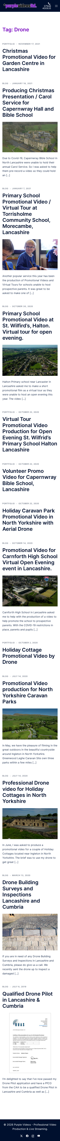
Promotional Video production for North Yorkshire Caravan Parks (27, 692)
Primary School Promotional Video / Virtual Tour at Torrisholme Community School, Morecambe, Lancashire (26, 213)
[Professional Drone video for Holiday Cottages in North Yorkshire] (30, 823)
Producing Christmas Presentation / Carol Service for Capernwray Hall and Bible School (28, 102)
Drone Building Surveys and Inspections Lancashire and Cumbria (21, 894)
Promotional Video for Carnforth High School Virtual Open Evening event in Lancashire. (29, 559)
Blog (5, 83)
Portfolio (8, 44)
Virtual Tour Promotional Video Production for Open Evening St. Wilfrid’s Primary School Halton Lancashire (29, 434)
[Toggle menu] (56, 6)
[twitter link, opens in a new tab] (21, 1135)
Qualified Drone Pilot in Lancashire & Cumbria (27, 1000)
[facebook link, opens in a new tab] (27, 1135)
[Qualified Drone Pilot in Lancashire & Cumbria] (30, 1042)
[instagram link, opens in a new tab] (33, 1135)
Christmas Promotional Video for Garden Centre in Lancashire (29, 60)
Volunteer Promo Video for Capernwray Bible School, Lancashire (29, 480)
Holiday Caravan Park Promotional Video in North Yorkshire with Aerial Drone (28, 520)
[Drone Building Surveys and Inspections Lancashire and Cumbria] (30, 932)
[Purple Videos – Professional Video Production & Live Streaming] (20, 5)
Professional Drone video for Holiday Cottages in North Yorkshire (25, 792)
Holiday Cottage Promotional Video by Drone (28, 656)
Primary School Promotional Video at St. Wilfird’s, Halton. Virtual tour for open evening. (28, 325)
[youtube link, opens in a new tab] (38, 1135)
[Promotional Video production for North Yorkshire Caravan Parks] (30, 723)
